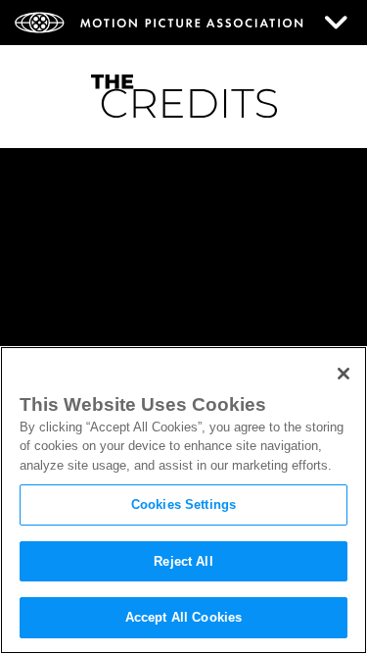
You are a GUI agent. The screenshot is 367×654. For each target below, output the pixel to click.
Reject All (183, 561)
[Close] (343, 373)
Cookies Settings (183, 504)
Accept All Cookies (183, 617)
